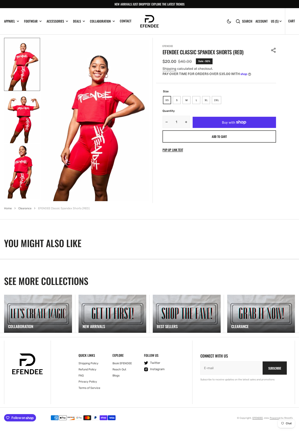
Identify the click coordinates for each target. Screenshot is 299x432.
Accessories (55, 21)
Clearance (25, 208)
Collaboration (100, 21)
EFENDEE (257, 418)
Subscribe (274, 368)
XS (168, 101)
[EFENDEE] (149, 21)
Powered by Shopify (281, 418)
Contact (125, 21)
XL (207, 101)
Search (247, 21)
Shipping (169, 69)
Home (8, 208)
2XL (217, 101)
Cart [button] (291, 21)
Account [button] (261, 21)
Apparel (9, 21)
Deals (77, 21)
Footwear (31, 21)
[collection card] (38, 314)
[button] (229, 21)
